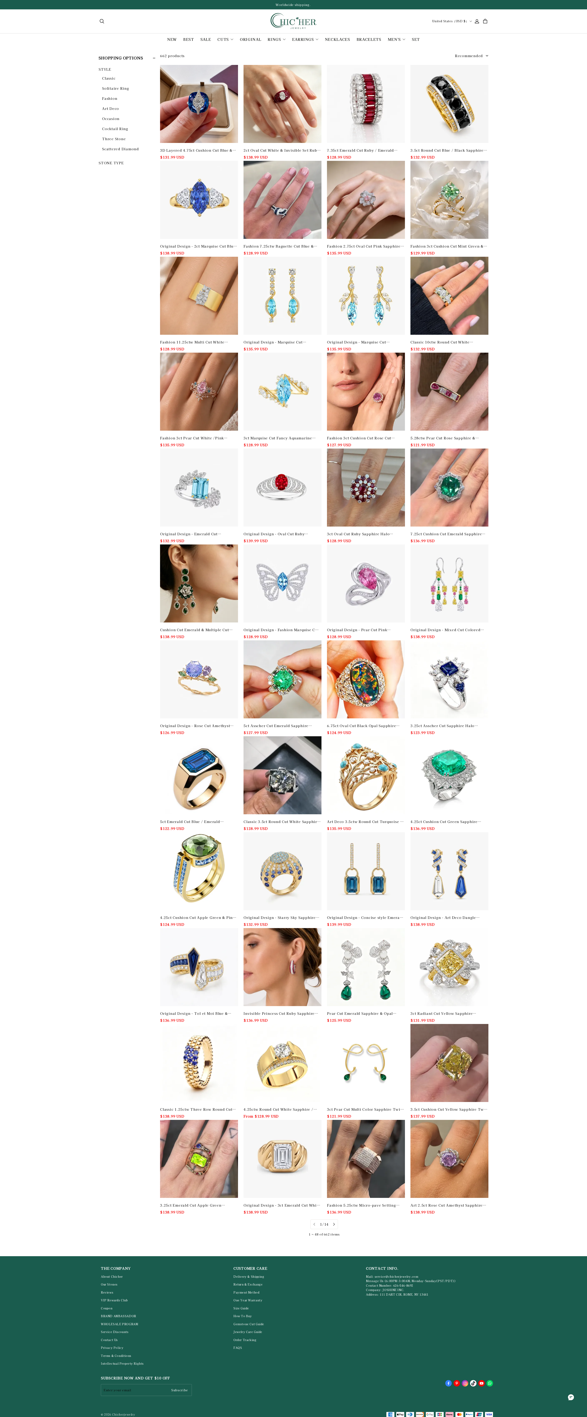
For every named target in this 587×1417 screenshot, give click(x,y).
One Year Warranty (247, 1300)
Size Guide (241, 1308)
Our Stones (109, 1284)
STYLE (105, 69)
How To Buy (242, 1316)
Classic (108, 78)
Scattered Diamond (120, 148)
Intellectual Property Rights (122, 1363)
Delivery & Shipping (248, 1277)
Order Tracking (245, 1340)
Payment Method (246, 1292)
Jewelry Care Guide (247, 1332)
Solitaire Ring (115, 88)
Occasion (110, 118)
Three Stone (114, 138)
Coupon (107, 1308)
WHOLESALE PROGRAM (119, 1324)
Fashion (109, 98)
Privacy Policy (112, 1348)
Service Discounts (114, 1332)
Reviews (107, 1292)
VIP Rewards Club (114, 1300)
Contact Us (109, 1340)
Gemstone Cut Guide (248, 1324)
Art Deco (110, 108)
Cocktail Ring (115, 128)
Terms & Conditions (116, 1356)
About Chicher (112, 1277)
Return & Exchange (248, 1284)
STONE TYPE (111, 162)
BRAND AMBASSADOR (118, 1316)
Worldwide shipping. (293, 5)
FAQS (237, 1348)
